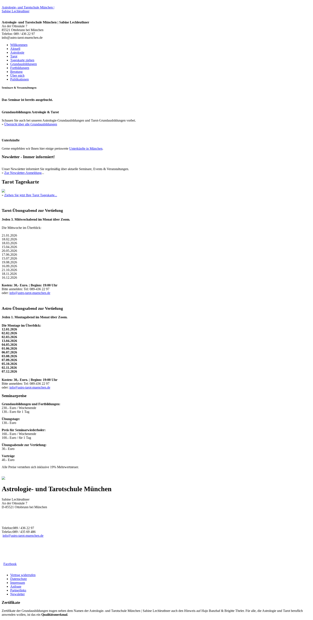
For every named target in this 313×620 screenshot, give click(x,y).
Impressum (17, 582)
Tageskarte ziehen (22, 60)
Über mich (17, 75)
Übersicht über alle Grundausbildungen (30, 124)
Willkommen (18, 45)
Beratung (16, 71)
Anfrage (15, 586)
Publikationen (19, 79)
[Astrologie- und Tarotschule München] (3, 478)
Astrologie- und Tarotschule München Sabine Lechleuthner (28, 9)
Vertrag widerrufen (23, 575)
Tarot (13, 56)
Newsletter (17, 594)
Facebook (10, 564)
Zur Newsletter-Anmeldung (23, 173)
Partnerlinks (18, 590)
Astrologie (17, 52)
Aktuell (15, 48)
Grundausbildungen (23, 64)
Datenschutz (18, 579)
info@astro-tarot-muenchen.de (29, 293)
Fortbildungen (19, 68)
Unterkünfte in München (85, 148)
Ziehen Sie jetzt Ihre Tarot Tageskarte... (30, 195)
